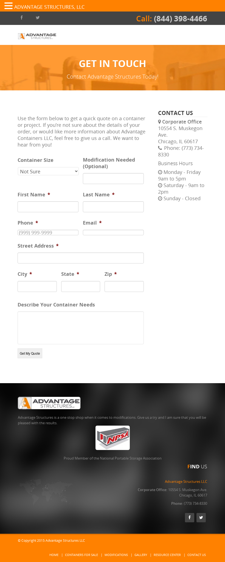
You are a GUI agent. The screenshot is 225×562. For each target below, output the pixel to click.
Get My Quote (30, 353)
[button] (9, 6)
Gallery (140, 555)
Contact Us (196, 555)
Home (53, 555)
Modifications (116, 555)
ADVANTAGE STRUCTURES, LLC (49, 7)
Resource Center (167, 555)
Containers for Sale (81, 555)
